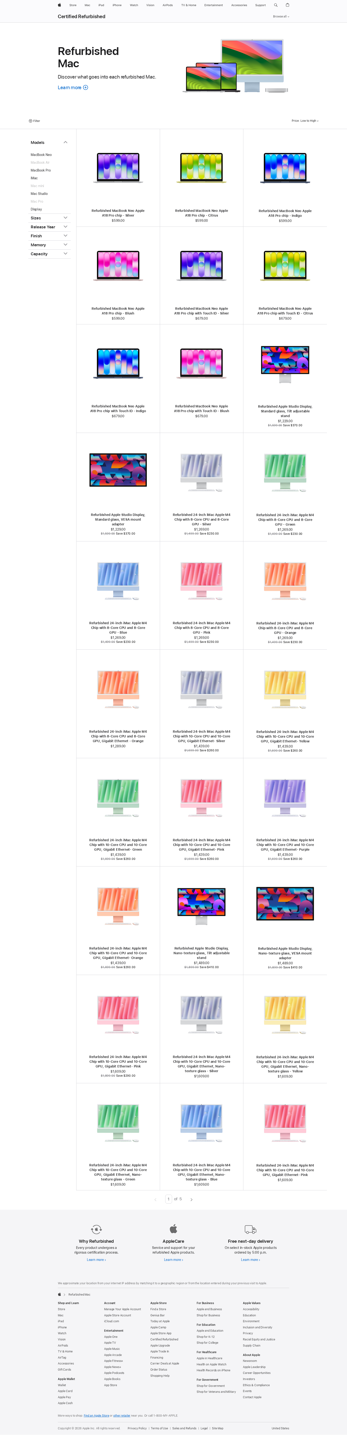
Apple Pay (64, 1397)
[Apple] (59, 1294)
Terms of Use (159, 1428)
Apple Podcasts (114, 1373)
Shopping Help (159, 1375)
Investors (249, 1379)
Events (247, 1391)
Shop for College (207, 1342)
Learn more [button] (73, 87)
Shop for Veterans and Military (216, 1391)
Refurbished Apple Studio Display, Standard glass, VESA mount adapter (118, 519)
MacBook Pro (41, 170)
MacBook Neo (41, 155)
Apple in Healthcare (209, 1358)
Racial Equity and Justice (259, 1339)
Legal (204, 1428)
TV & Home (65, 1351)
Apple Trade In (159, 1351)
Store (61, 1309)
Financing (156, 1357)
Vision (62, 1339)
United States (280, 1428)
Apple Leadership (254, 1367)
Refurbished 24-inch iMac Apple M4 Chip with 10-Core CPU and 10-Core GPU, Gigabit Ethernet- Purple (285, 844)
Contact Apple (252, 1397)
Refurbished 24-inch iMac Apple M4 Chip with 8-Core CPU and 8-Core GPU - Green (285, 519)
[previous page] (155, 1199)
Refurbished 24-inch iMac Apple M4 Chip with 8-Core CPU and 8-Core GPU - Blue (118, 627)
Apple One (111, 1337)
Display (36, 209)
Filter (36, 121)
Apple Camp (158, 1327)
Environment (251, 1321)
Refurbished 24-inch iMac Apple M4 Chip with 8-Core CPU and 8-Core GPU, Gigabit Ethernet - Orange (118, 736)
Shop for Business (208, 1315)
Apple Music (112, 1349)
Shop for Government (211, 1386)
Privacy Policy (137, 1428)
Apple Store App (160, 1333)
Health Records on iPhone (213, 1370)
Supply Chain (251, 1345)
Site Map (217, 1428)
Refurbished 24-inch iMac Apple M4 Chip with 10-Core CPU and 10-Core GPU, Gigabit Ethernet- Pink (201, 844)
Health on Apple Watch (211, 1364)
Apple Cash (65, 1403)
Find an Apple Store (96, 1415)
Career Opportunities (257, 1373)
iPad (61, 1321)
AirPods (63, 1345)
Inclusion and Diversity (257, 1327)
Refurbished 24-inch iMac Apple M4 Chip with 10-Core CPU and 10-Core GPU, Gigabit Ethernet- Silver (201, 736)
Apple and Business (209, 1309)
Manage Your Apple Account (122, 1309)
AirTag (62, 1357)
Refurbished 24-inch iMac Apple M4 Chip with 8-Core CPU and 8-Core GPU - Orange (285, 628)
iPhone (62, 1327)
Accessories (66, 1363)
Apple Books (112, 1379)
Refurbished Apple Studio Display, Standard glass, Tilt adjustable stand (285, 411)
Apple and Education (210, 1330)
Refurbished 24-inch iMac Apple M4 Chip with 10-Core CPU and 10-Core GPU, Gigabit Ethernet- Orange (118, 953)
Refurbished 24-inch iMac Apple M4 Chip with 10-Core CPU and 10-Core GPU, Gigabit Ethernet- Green (118, 844)
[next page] (191, 1199)
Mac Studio (39, 194)
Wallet (62, 1385)
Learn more (96, 1260)
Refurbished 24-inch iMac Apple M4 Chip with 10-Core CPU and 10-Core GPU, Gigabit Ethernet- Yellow (285, 736)
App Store (110, 1385)
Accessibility (251, 1309)
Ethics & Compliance (256, 1385)
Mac (60, 1315)
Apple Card (65, 1391)
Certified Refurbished (81, 16)
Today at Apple (160, 1321)
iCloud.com (111, 1321)
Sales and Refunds (184, 1428)
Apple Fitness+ (113, 1361)
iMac (34, 178)
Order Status (158, 1369)
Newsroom (250, 1361)
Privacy (248, 1333)
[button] (275, 5)
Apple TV (110, 1342)
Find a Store (158, 1309)
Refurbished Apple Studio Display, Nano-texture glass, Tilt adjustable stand (201, 953)
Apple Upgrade (160, 1345)
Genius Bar (157, 1315)
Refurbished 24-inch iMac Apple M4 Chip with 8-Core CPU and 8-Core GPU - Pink (201, 627)
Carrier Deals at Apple (164, 1363)
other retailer (121, 1415)
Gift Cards (64, 1369)
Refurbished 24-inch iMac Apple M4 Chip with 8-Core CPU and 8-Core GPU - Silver (201, 519)
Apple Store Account (117, 1315)
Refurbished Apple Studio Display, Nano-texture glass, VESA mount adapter (285, 953)
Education (249, 1315)
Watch (62, 1333)
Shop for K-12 (205, 1337)
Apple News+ (112, 1367)
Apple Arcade (113, 1355)
